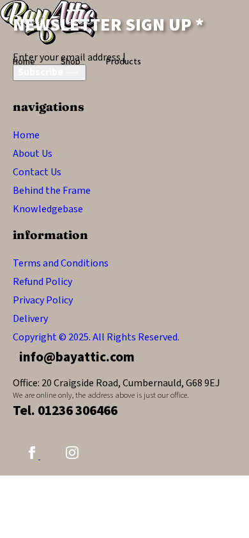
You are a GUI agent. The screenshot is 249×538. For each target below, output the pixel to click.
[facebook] (33, 456)
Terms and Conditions (61, 263)
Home (26, 135)
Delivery (30, 319)
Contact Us (37, 172)
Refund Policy (42, 282)
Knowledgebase (48, 209)
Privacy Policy (43, 300)
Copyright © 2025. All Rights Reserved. (96, 337)
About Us (32, 154)
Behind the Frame (52, 191)
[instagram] (72, 456)
